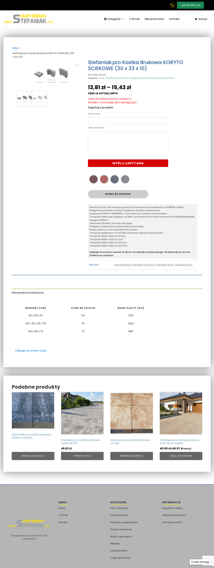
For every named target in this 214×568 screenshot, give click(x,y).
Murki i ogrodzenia (120, 536)
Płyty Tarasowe (119, 508)
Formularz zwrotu (172, 522)
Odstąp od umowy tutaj (30, 351)
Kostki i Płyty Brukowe (109, 78)
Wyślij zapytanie (128, 163)
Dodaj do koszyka (118, 194)
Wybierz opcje (82, 455)
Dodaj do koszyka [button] (181, 455)
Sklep (15, 48)
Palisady (115, 543)
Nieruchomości (154, 19)
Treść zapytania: (96, 127)
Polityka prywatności (174, 515)
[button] (185, 19)
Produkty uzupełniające (132, 78)
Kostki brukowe (119, 515)
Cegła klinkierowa (120, 557)
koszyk (202, 19)
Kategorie (114, 19)
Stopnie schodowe (121, 529)
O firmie (134, 19)
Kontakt (174, 19)
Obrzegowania (118, 550)
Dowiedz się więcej (33, 455)
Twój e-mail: (94, 113)
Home (62, 508)
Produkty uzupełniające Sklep (159, 78)
